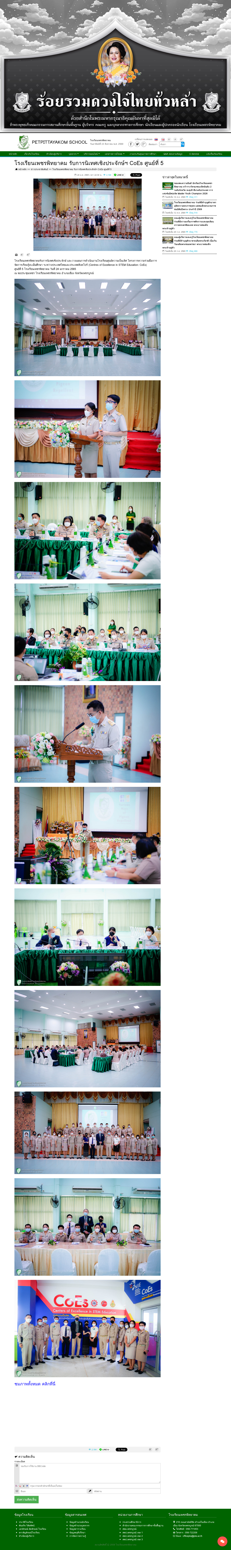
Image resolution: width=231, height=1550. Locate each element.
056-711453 (192, 1529)
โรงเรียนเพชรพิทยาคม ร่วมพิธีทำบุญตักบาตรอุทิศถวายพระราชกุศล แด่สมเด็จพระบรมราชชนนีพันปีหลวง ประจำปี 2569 (195, 206)
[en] (163, 139)
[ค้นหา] (182, 144)
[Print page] (16, 255)
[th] (156, 139)
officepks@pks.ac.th (192, 1536)
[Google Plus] (143, 144)
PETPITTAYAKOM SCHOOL (59, 142)
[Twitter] (137, 144)
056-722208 (191, 1532)
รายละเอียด (19, 1461)
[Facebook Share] (131, 144)
